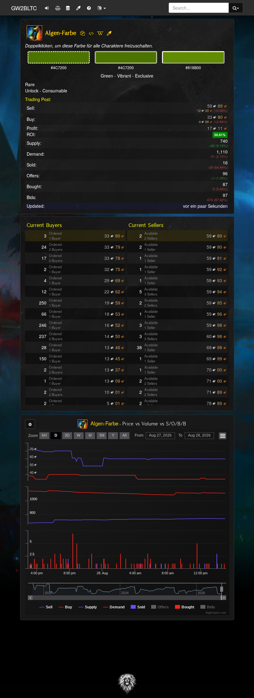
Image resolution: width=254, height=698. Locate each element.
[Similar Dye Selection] (109, 33)
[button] (101, 8)
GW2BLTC (24, 8)
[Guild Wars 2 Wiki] (100, 33)
